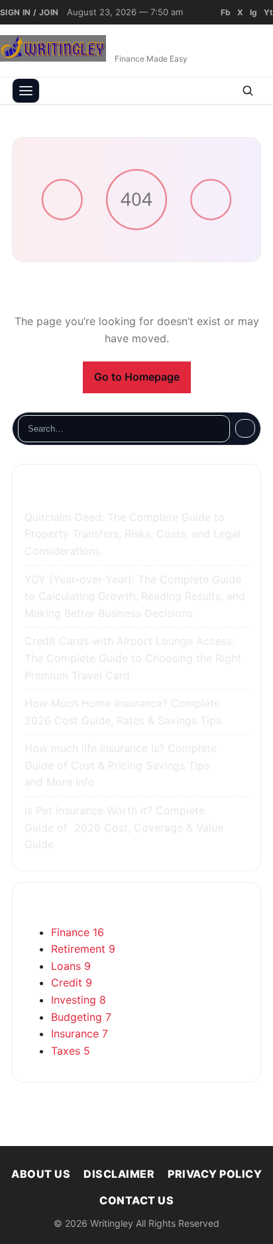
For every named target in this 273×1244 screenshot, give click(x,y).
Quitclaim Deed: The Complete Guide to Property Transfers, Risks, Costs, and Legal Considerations (133, 533)
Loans (71, 966)
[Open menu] (26, 90)
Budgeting (81, 1017)
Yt (268, 12)
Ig (253, 12)
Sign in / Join (29, 12)
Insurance (79, 1033)
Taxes (70, 1050)
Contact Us (136, 1200)
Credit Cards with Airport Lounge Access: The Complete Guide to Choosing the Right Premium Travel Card (133, 657)
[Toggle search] (248, 90)
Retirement (83, 948)
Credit (71, 982)
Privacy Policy (215, 1173)
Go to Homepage (137, 376)
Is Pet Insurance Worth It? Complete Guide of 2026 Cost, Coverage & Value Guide (124, 827)
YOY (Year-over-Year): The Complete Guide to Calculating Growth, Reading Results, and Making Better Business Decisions (135, 596)
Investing (78, 999)
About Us (40, 1173)
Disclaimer (118, 1173)
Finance (77, 932)
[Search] (245, 428)
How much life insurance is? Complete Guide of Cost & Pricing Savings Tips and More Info (121, 765)
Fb (226, 12)
